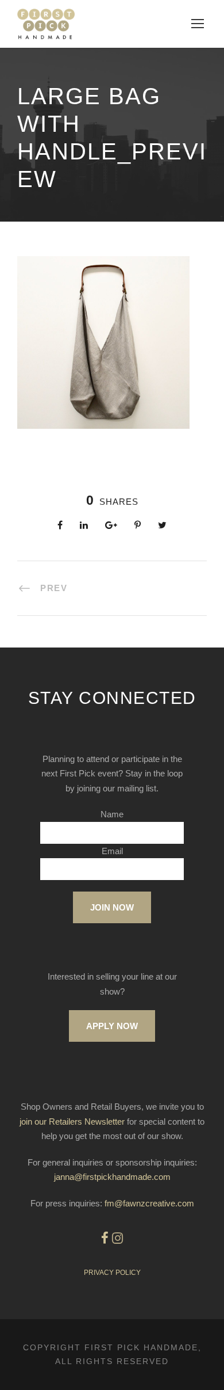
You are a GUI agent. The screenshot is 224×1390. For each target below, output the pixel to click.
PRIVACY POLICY (112, 1273)
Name (112, 814)
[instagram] (117, 1238)
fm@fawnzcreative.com (149, 1203)
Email (112, 851)
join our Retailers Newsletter (72, 1121)
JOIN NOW (112, 907)
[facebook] (105, 1238)
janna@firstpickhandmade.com (112, 1177)
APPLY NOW (112, 1026)
